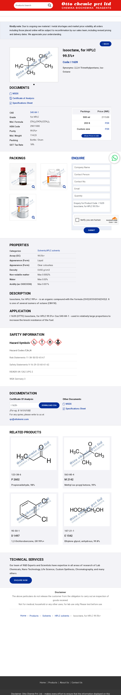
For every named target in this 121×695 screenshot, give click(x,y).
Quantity (78, 195)
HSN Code (15, 126)
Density (13, 270)
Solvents (42, 250)
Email (77, 188)
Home (23, 615)
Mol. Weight (16, 136)
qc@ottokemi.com (19, 419)
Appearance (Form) (19, 260)
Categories (15, 251)
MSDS (15, 93)
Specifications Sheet (22, 103)
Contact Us (77, 683)
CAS (12, 113)
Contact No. (80, 181)
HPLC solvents (53, 250)
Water (12, 279)
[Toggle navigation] (9, 4)
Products (34, 615)
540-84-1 (34, 112)
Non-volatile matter (19, 275)
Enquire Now (20, 580)
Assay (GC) (15, 256)
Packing (14, 140)
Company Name (82, 167)
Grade (13, 117)
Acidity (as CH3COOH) (21, 284)
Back (106, 44)
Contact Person (82, 174)
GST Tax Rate (16, 145)
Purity (13, 131)
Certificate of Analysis (23, 98)
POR (107, 123)
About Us (64, 683)
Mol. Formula (16, 122)
